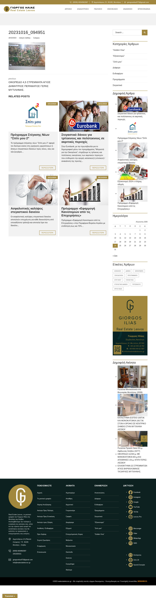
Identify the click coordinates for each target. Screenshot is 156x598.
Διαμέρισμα (70, 522)
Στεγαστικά (117, 85)
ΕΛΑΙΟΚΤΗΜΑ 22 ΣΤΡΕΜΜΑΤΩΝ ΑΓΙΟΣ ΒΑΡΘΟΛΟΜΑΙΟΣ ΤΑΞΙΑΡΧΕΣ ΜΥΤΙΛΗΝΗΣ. (132, 469)
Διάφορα (116, 68)
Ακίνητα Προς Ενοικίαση (45, 516)
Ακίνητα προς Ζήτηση (44, 522)
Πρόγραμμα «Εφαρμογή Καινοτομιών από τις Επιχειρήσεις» (78, 212)
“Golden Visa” (99, 534)
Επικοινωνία (41, 552)
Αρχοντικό (69, 505)
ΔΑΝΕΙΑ (128, 271)
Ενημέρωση (41, 546)
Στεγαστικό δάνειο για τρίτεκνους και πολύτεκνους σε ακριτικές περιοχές (82, 138)
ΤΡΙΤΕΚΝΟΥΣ (136, 284)
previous (29, 84)
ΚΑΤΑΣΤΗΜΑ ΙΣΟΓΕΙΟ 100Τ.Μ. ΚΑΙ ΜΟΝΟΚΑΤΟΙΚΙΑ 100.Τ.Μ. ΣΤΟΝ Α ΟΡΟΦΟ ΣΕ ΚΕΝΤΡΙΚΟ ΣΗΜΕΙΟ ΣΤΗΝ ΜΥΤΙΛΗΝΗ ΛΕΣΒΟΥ (132, 423)
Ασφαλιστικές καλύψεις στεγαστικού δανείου (27, 210)
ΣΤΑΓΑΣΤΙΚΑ (129, 280)
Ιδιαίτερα (69, 570)
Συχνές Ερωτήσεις (43, 540)
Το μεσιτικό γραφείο (44, 499)
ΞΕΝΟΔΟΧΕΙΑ (118, 275)
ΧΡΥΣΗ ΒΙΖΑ (118, 289)
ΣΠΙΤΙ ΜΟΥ (117, 280)
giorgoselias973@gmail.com (138, 2)
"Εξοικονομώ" (119, 56)
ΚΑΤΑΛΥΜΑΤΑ (139, 271)
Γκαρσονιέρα (70, 510)
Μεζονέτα (69, 540)
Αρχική (39, 493)
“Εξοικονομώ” (99, 522)
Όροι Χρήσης (41, 534)
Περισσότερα (47, 168)
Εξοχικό (68, 528)
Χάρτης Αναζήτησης (44, 505)
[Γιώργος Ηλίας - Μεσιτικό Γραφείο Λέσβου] (19, 9)
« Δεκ (115, 256)
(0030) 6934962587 (80, 2)
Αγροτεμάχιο (70, 493)
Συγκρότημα (70, 564)
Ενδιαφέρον (118, 74)
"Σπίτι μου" (117, 62)
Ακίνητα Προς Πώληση (45, 510)
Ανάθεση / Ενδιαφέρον (45, 528)
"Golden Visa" (119, 50)
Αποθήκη (69, 499)
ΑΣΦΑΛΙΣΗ (117, 271)
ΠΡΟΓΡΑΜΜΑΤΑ (132, 275)
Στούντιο (69, 558)
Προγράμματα (119, 79)
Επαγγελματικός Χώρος (74, 534)
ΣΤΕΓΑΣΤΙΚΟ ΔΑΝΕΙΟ (121, 284)
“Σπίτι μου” (98, 528)
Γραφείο (68, 516)
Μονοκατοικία (71, 546)
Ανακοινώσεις (99, 493)
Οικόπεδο (69, 552)
